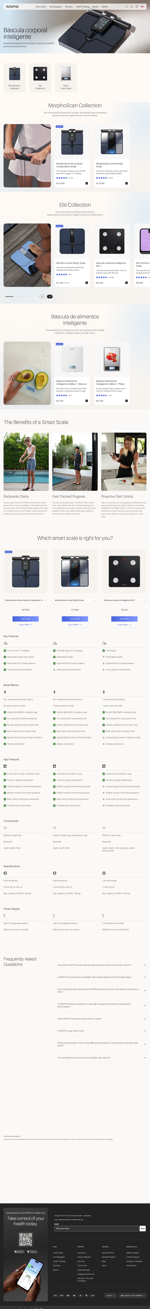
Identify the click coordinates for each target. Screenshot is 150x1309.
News (104, 1266)
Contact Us (82, 1253)
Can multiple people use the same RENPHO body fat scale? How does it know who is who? (98, 990)
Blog (104, 1261)
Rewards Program (109, 1257)
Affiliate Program (132, 1253)
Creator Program (132, 1257)
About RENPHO (108, 1253)
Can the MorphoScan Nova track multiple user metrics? (84, 1057)
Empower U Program (134, 1261)
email (56, 1224)
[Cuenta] (131, 6)
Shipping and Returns (86, 1274)
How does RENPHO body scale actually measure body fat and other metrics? (94, 965)
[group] (15, 78)
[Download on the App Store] (19, 1251)
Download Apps (84, 1270)
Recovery (57, 1266)
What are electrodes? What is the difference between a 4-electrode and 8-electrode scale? (98, 1044)
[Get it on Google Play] (32, 1251)
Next (143, 1228)
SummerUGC (131, 1266)
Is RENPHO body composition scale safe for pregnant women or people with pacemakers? (94, 1005)
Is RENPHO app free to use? (71, 1031)
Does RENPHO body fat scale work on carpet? (80, 1019)
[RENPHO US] (12, 6)
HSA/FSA (81, 1261)
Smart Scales (58, 1253)
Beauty (56, 1270)
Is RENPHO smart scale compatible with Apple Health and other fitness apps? (95, 977)
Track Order (82, 1266)
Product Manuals (84, 1257)
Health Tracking (59, 1261)
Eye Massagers (59, 1257)
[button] (42, 296)
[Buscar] (126, 6)
